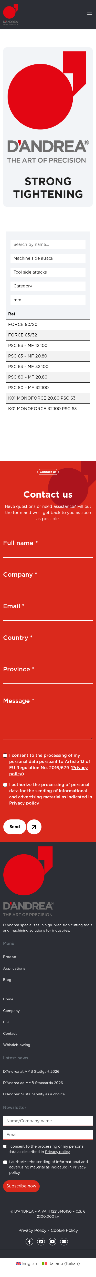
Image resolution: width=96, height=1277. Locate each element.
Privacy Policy (32, 1230)
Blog (7, 980)
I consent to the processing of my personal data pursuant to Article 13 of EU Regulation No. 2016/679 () (49, 764)
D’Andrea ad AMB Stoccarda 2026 (33, 1083)
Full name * (20, 543)
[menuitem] (27, 1263)
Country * (18, 637)
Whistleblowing (16, 1045)
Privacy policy (24, 803)
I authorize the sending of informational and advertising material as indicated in (48, 1167)
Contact (10, 1033)
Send (14, 826)
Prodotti (10, 957)
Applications (14, 968)
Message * (18, 700)
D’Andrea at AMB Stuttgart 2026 (31, 1071)
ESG (6, 1022)
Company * (20, 574)
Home (8, 999)
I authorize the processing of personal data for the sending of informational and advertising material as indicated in (50, 794)
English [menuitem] (29, 1263)
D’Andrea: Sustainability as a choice (34, 1094)
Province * (19, 669)
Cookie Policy (64, 1230)
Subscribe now (21, 1186)
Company (11, 1011)
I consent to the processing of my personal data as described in (46, 1149)
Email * (14, 606)
